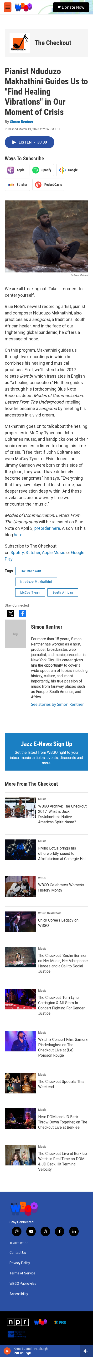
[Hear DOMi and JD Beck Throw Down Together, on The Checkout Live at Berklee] (20, 1118)
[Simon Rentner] (15, 634)
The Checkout (53, 43)
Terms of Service (22, 1273)
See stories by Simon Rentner (57, 704)
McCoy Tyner (30, 592)
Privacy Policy (20, 1263)
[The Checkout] (20, 43)
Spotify (17, 552)
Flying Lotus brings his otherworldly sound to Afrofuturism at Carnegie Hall (62, 853)
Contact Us (18, 1252)
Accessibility (19, 1294)
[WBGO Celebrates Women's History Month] (20, 886)
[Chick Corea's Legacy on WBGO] (20, 921)
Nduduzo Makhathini (36, 582)
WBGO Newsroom (49, 913)
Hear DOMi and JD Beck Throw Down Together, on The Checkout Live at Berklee (62, 1122)
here (18, 534)
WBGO (42, 878)
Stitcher (33, 552)
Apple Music (53, 552)
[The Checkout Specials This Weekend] (20, 1083)
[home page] (23, 7)
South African (62, 592)
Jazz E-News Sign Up (46, 744)
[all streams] (86, 1351)
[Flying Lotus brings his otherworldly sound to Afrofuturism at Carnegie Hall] (20, 849)
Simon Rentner (21, 121)
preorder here (47, 528)
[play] (7, 1351)
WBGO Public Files (23, 1283)
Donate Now (73, 7)
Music (42, 799)
